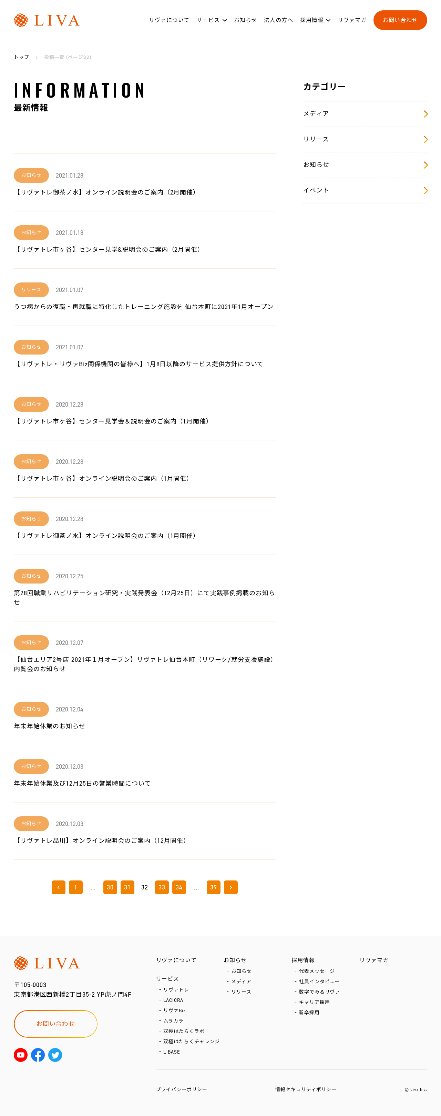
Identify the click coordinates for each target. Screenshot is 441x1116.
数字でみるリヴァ (319, 992)
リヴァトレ (176, 990)
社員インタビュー (319, 981)
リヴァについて (169, 20)
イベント (316, 190)
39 (213, 887)
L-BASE (171, 1052)
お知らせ (245, 20)
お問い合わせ (400, 20)
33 (161, 887)
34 (179, 887)
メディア (316, 114)
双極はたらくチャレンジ (191, 1041)
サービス (208, 20)
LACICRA (173, 1000)
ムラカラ (173, 1021)
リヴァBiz (174, 1010)
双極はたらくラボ (183, 1031)
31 (127, 887)
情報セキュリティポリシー (306, 1089)
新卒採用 (309, 1012)
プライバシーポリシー (181, 1089)
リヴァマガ (352, 20)
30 (110, 887)
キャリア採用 (314, 1002)
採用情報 (312, 20)
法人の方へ (278, 20)
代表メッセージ (317, 971)
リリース (316, 139)
